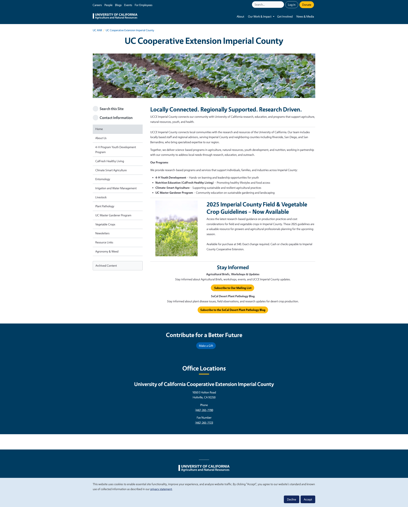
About (240, 16)
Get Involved (285, 16)
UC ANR (97, 30)
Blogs (118, 5)
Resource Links (104, 242)
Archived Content (106, 265)
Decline (291, 499)
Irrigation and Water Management (116, 188)
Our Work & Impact (259, 16)
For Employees (143, 5)
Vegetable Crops (105, 224)
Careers (97, 5)
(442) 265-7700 (204, 410)
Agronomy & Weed (106, 251)
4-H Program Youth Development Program (115, 149)
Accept (308, 499)
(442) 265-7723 (204, 422)
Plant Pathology (104, 206)
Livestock (101, 197)
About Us (100, 138)
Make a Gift (206, 346)
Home (99, 129)
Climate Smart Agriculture (111, 170)
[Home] (115, 16)
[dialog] (204, 492)
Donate (306, 5)
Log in (291, 5)
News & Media (305, 16)
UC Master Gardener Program (113, 215)
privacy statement (161, 489)
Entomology (102, 179)
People (108, 5)
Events (128, 5)
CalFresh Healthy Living (109, 161)
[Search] (282, 4)
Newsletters (102, 233)
